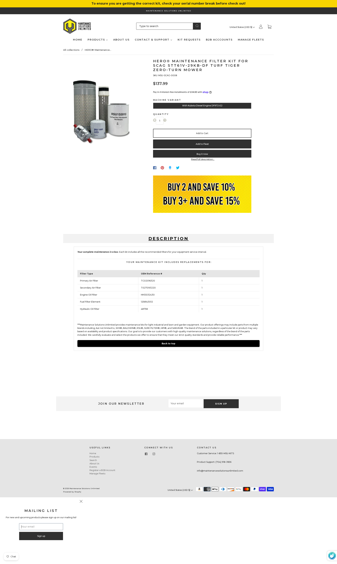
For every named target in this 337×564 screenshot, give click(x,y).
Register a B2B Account (102, 470)
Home (93, 453)
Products (94, 456)
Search (93, 460)
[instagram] (154, 454)
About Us (94, 463)
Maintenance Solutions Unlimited (85, 488)
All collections (71, 49)
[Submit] (197, 26)
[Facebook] (154, 168)
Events (93, 467)
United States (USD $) (241, 27)
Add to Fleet (202, 144)
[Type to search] (164, 26)
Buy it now (202, 154)
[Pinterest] (162, 168)
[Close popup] (81, 502)
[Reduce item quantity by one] (154, 121)
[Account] (261, 27)
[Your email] (186, 403)
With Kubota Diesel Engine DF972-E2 (202, 105)
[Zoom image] (101, 105)
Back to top (168, 343)
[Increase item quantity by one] (165, 121)
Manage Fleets (97, 473)
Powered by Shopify (72, 492)
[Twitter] (178, 168)
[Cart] (269, 27)
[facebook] (146, 454)
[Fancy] (170, 168)
